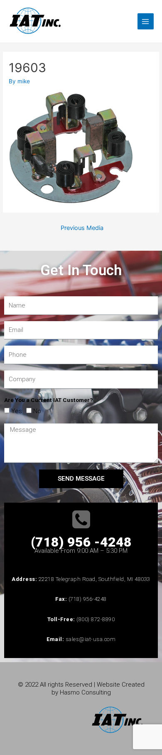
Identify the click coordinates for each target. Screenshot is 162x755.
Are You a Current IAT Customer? (48, 400)
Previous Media (82, 228)
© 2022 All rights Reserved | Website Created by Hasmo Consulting (81, 688)
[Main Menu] (145, 21)
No (37, 411)
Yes (16, 411)
